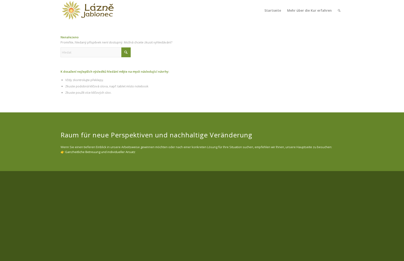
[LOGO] (88, 10)
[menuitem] (272, 10)
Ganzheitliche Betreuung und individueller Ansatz (100, 152)
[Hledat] (339, 10)
